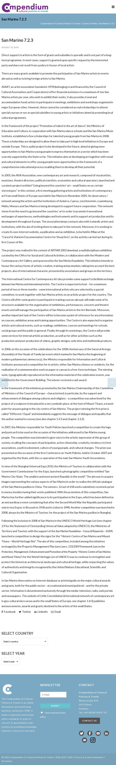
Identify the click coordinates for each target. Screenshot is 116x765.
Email (57, 611)
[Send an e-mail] (84, 741)
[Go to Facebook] (89, 735)
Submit (55, 706)
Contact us (89, 721)
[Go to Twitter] (81, 735)
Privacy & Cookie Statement (89, 757)
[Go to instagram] (92, 741)
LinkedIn (42, 611)
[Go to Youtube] (98, 735)
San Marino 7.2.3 (17, 40)
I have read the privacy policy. (53, 714)
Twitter (26, 611)
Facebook (9, 611)
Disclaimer (7, 761)
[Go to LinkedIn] (106, 735)
